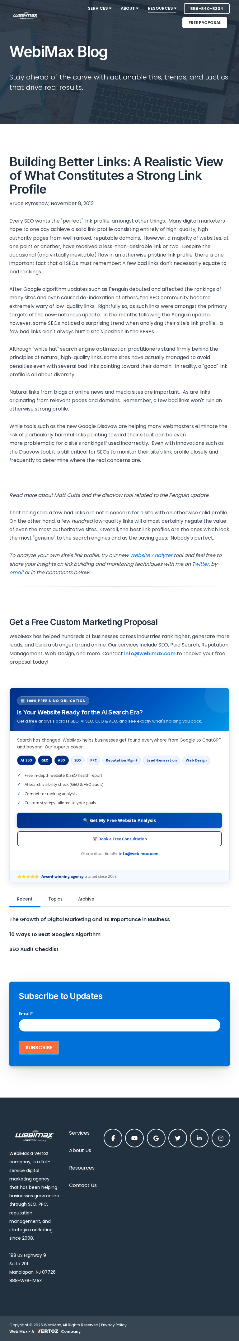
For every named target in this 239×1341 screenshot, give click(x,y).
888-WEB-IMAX (25, 1280)
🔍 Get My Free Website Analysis (119, 820)
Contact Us (83, 1185)
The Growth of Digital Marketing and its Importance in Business (89, 919)
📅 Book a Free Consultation (119, 839)
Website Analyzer (151, 555)
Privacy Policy (114, 1325)
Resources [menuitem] (161, 8)
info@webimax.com (138, 853)
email (16, 572)
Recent (25, 899)
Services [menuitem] (98, 8)
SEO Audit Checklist (34, 949)
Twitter (200, 564)
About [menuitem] (128, 8)
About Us (80, 1150)
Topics (55, 899)
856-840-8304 (206, 9)
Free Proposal (205, 23)
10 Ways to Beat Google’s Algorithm (55, 934)
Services (79, 1133)
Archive (86, 899)
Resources (82, 1167)
